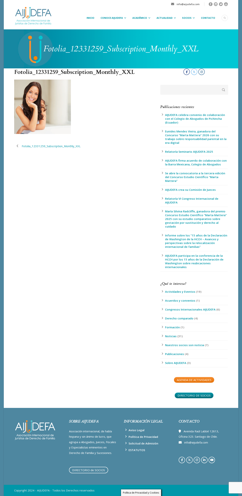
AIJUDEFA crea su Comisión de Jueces (190, 190)
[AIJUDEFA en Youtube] (212, 460)
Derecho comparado (179, 318)
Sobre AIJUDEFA (175, 363)
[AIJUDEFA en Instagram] (201, 72)
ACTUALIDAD (165, 18)
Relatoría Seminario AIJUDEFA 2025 (189, 151)
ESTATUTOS (137, 450)
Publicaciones (174, 354)
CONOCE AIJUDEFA (112, 18)
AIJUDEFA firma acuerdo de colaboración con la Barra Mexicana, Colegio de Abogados (196, 162)
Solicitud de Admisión (143, 443)
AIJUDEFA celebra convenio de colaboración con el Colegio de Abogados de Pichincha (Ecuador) (195, 118)
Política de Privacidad (143, 437)
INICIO (90, 18)
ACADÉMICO (139, 18)
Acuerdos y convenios (180, 300)
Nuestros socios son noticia (184, 345)
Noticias (171, 336)
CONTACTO (208, 18)
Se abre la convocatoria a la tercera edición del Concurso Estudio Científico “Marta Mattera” (195, 177)
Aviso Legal (136, 430)
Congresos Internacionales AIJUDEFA (190, 309)
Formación (172, 327)
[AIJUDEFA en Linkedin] (204, 460)
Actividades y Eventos (180, 291)
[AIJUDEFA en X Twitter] (194, 72)
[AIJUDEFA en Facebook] (186, 72)
